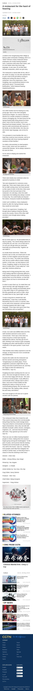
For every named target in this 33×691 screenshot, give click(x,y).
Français (4, 672)
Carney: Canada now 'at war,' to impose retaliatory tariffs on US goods (23, 607)
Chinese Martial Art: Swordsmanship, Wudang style (22, 595)
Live (18, 654)
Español (4, 669)
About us (27, 688)
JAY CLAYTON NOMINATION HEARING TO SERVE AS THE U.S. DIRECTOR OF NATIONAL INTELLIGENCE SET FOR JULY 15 (23, 528)
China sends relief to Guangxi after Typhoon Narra (23, 616)
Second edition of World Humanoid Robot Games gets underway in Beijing (23, 625)
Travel (18, 642)
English (4, 667)
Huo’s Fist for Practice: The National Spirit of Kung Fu (23, 587)
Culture (4, 656)
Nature (18, 645)
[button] (4, 34)
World (3, 645)
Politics (4, 647)
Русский (4, 676)
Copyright (13, 688)
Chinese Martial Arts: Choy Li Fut (15, 566)
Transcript (19, 656)
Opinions (4, 652)
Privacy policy (21, 688)
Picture (18, 647)
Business (4, 649)
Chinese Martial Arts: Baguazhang (22, 577)
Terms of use (6, 688)
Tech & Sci (5, 654)
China (3, 642)
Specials (19, 652)
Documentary (5, 679)
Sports (4, 659)
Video (18, 649)
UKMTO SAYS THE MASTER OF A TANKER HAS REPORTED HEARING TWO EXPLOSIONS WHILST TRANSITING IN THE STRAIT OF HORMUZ (23, 519)
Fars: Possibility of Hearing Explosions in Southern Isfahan (23, 536)
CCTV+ (4, 681)
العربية (4, 674)
